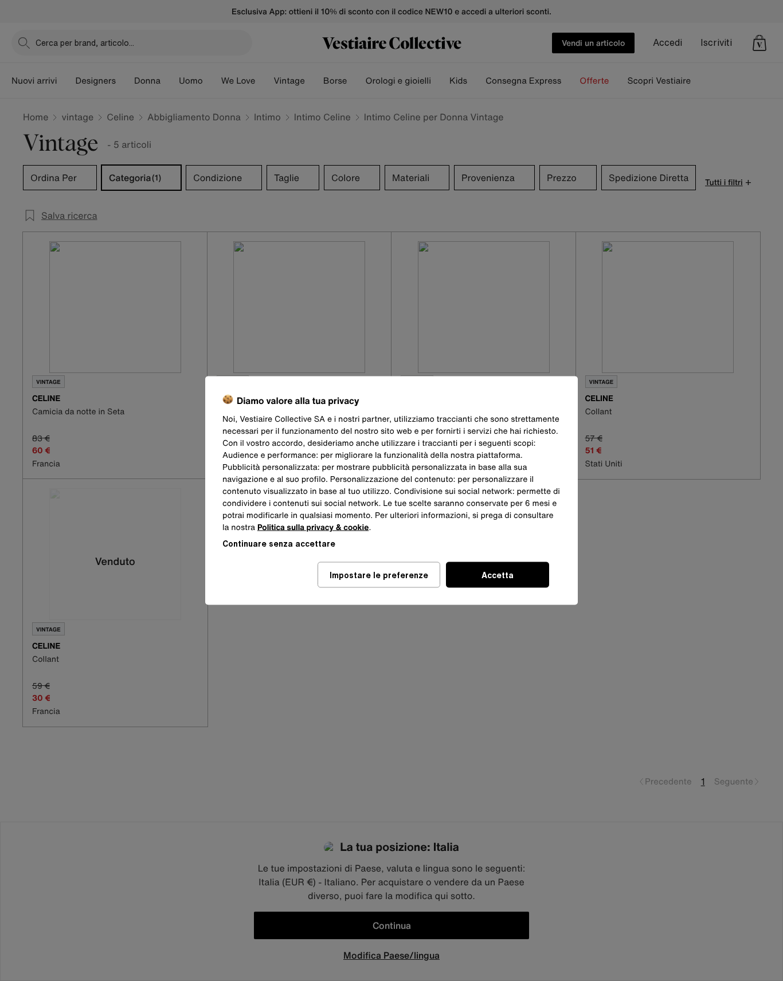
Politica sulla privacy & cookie (313, 527)
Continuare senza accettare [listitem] (278, 543)
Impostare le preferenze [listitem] (379, 575)
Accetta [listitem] (497, 575)
